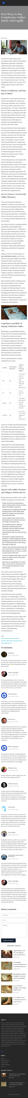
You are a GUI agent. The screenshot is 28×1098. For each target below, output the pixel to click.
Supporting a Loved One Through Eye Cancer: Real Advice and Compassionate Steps (19, 953)
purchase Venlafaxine (6, 640)
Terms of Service (5, 1060)
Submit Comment (8, 940)
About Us (3, 1058)
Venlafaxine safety (17, 640)
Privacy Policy (4, 1062)
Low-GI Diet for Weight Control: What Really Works (19, 988)
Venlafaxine (4, 638)
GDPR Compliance (5, 1064)
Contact (3, 1066)
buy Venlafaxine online (13, 638)
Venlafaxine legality (6, 643)
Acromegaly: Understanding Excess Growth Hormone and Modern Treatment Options (20, 965)
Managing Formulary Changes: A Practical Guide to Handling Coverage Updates (19, 976)
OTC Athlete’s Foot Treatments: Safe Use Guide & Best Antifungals (19, 1000)
